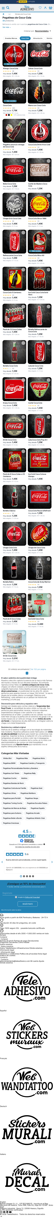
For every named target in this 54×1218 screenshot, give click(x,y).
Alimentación (37, 38)
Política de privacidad (29, 954)
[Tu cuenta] (45, 7)
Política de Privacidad (32, 897)
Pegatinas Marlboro (28, 793)
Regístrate (28, 904)
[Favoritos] (40, 7)
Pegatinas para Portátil (11, 798)
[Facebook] (4, 1213)
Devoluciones (33, 941)
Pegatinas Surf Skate (11, 773)
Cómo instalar (23, 942)
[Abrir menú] (4, 8)
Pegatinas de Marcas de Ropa (14, 808)
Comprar (4, 939)
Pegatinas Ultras (9, 793)
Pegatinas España (37, 808)
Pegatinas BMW (9, 763)
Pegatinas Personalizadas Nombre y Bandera (20, 768)
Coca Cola (25, 38)
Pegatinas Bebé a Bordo (12, 818)
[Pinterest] (7, 1213)
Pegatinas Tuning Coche (12, 803)
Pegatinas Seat (36, 788)
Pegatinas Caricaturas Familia (14, 788)
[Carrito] (50, 7)
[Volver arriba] (1, 1217)
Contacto (4, 959)
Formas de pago (20, 941)
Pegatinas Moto (39, 758)
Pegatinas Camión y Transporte (32, 763)
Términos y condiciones (9, 954)
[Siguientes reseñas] (52, 862)
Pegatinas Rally (30, 773)
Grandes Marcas (11, 38)
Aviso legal (42, 954)
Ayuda (41, 961)
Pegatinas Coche (9, 778)
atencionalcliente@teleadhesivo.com (15, 961)
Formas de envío (6, 941)
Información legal (8, 952)
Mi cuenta (34, 961)
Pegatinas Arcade (33, 813)
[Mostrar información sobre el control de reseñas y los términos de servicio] (44, 844)
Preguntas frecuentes (9, 942)
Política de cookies (7, 955)
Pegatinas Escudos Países (37, 803)
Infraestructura (23, 948)
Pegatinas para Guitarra (12, 813)
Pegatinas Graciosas (11, 823)
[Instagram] (1, 1213)
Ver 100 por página (38, 669)
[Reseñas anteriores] (2, 862)
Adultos (24, 778)
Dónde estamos (36, 948)
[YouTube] (10, 1213)
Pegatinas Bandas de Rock (13, 783)
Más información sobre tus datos (11, 910)
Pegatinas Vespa (31, 798)
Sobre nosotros (7, 946)
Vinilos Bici (7, 758)
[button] (4, 115)
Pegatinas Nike (22, 758)
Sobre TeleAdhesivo (8, 948)
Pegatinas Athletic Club (35, 818)
